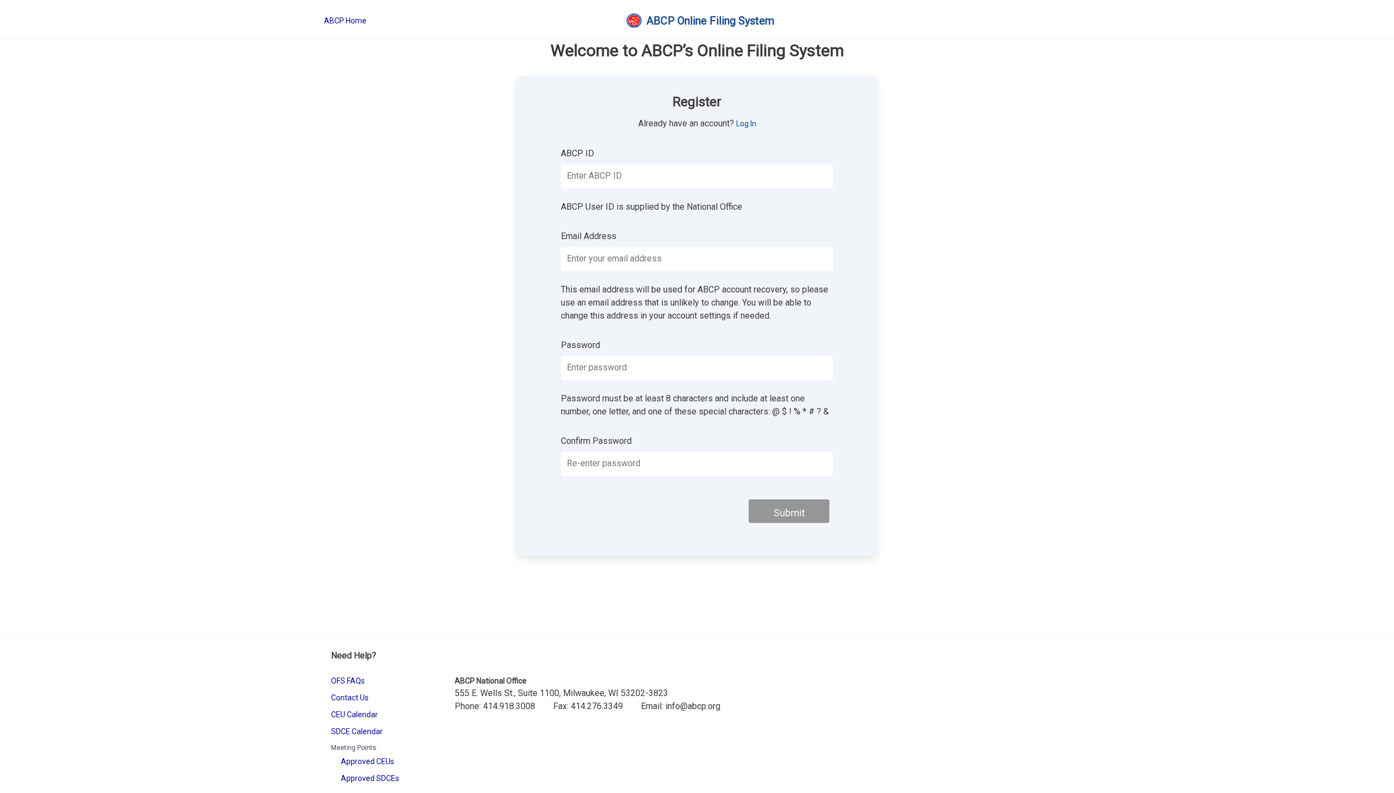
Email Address (588, 236)
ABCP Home (345, 20)
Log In (746, 123)
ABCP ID (577, 153)
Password (580, 345)
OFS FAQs (348, 680)
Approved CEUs (367, 761)
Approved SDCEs (370, 778)
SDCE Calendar (357, 731)
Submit (789, 512)
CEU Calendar (354, 714)
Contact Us (350, 697)
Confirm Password (596, 441)
